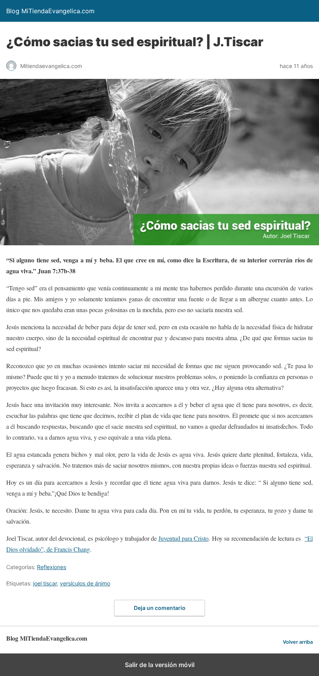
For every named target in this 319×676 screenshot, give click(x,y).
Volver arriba (298, 642)
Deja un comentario (160, 607)
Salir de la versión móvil (160, 665)
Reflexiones (51, 567)
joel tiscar (45, 583)
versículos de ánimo (85, 583)
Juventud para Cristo (183, 538)
